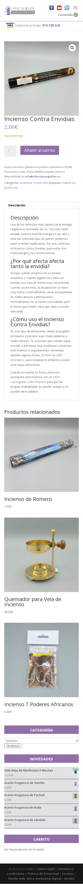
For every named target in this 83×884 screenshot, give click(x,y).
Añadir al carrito (39, 150)
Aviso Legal (46, 869)
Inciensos (26, 183)
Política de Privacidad (43, 874)
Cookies (68, 874)
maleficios (68, 183)
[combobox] (12, 746)
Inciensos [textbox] (13, 746)
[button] (72, 47)
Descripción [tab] (16, 205)
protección (11, 187)
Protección (41, 183)
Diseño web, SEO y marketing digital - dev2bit (41, 878)
